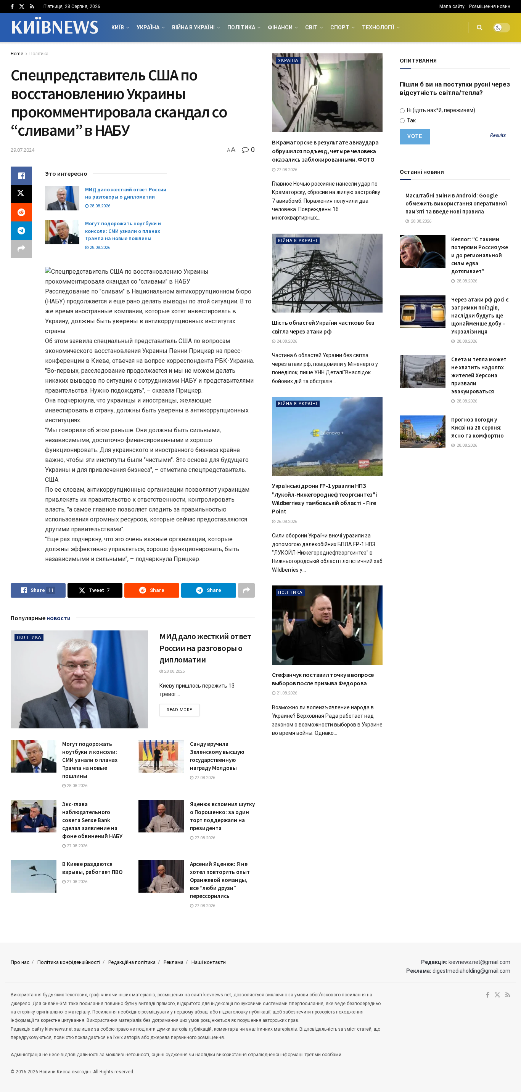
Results (497, 135)
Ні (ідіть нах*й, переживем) (440, 110)
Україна (148, 27)
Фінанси (280, 27)
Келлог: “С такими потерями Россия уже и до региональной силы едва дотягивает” (479, 255)
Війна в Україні (193, 27)
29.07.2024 (22, 150)
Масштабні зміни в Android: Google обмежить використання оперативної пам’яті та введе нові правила (456, 203)
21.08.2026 (286, 693)
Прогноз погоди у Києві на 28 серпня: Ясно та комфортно (477, 427)
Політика (241, 27)
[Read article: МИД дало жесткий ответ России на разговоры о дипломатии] (62, 198)
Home (17, 53)
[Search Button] (479, 27)
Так (411, 120)
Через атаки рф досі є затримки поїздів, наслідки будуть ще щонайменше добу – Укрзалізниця (480, 315)
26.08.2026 (286, 521)
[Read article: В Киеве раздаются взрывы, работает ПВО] (33, 876)
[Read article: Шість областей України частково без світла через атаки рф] (327, 273)
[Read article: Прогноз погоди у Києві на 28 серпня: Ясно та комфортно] (422, 431)
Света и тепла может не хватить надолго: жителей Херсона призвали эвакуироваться (479, 375)
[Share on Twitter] (21, 194)
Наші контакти (208, 962)
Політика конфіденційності (68, 962)
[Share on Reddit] (21, 212)
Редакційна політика (132, 962)
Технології (378, 27)
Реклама (173, 962)
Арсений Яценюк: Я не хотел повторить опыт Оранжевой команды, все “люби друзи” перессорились (220, 880)
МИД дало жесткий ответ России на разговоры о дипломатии (125, 193)
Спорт (339, 27)
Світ (311, 27)
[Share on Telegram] (21, 230)
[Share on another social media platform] (21, 249)
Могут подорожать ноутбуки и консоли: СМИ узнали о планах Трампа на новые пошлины (123, 231)
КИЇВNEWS (54, 27)
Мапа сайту (452, 6)
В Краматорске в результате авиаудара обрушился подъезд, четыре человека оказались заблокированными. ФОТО (325, 150)
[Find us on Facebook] (12, 6)
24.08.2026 (286, 341)
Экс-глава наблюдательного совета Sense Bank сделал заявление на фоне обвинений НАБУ (92, 820)
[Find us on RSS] (32, 6)
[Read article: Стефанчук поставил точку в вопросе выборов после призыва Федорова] (327, 624)
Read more (183, 709)
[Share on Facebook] (21, 176)
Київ (117, 27)
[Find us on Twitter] (21, 6)
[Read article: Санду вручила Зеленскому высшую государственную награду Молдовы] (161, 756)
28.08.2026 (99, 206)
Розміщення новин (489, 6)
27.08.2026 (204, 777)
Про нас (20, 962)
